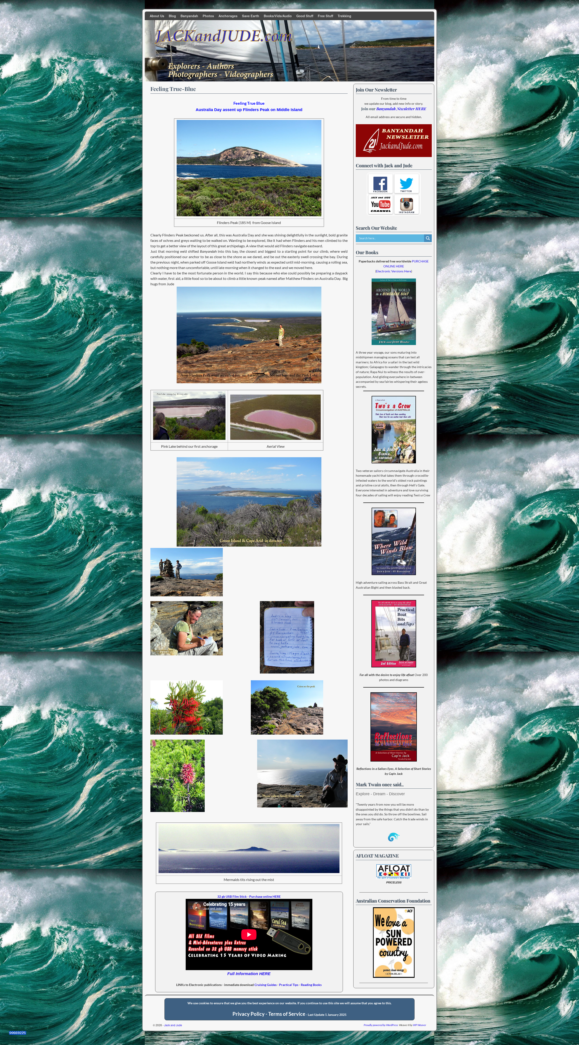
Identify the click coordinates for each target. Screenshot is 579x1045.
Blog (172, 16)
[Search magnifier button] (428, 238)
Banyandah (189, 16)
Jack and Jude (173, 1025)
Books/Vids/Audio (278, 16)
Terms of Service (286, 1014)
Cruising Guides (265, 985)
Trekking (344, 16)
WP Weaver (419, 1025)
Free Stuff (325, 16)
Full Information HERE (249, 973)
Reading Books (311, 985)
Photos (208, 16)
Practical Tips (288, 985)
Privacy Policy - (250, 1014)
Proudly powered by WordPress (381, 1025)
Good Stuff (304, 16)
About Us (157, 16)
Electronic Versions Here (393, 271)
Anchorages (227, 16)
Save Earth (250, 16)
